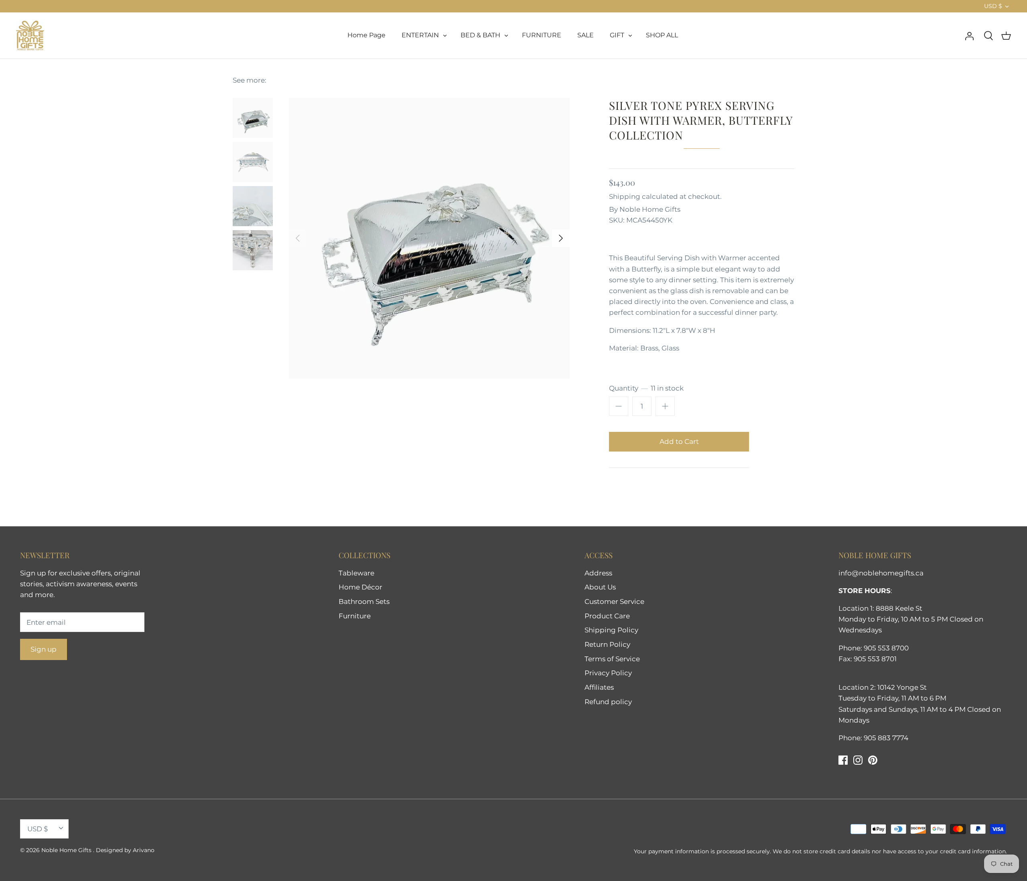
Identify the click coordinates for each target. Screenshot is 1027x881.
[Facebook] (843, 760)
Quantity (646, 388)
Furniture (355, 616)
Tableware (356, 573)
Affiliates (599, 687)
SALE (585, 35)
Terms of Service (612, 659)
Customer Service (614, 601)
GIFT (617, 35)
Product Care (607, 616)
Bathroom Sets (364, 601)
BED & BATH (480, 35)
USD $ (993, 6)
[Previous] (297, 238)
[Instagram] (858, 760)
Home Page (366, 35)
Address (598, 573)
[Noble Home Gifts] (30, 35)
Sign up (43, 649)
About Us (600, 587)
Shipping (624, 196)
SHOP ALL (662, 35)
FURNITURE (541, 35)
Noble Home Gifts (649, 209)
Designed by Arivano (125, 850)
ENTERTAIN (420, 35)
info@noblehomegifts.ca (880, 573)
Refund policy (608, 702)
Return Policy (607, 644)
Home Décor (360, 587)
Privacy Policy (608, 673)
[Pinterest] (872, 760)
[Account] (969, 35)
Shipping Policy (611, 630)
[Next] (561, 238)
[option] (429, 238)
